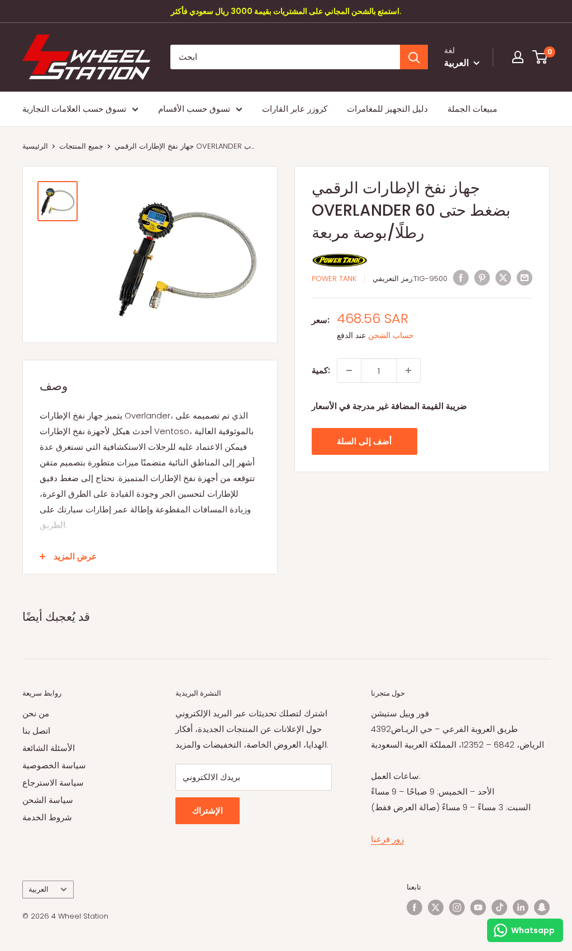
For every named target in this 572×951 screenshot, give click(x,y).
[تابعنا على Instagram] (457, 907)
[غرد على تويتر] (503, 277)
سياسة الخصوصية (54, 765)
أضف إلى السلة (364, 441)
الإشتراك (207, 810)
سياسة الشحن (47, 800)
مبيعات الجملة (472, 109)
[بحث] (414, 57)
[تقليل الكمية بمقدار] (349, 370)
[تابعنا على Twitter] (436, 907)
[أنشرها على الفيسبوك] (461, 277)
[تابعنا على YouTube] (478, 907)
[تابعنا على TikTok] (499, 907)
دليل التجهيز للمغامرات (387, 109)
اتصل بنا (36, 730)
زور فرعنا (387, 839)
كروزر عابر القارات (294, 109)
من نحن (35, 713)
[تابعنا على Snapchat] (542, 907)
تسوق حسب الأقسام (194, 109)
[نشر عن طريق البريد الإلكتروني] (524, 277)
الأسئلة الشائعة (48, 748)
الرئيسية (35, 146)
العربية (38, 889)
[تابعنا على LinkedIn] (520, 907)
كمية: (321, 370)
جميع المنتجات (81, 146)
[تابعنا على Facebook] (414, 907)
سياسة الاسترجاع (53, 782)
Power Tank (334, 278)
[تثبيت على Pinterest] (482, 277)
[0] (540, 57)
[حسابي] (517, 57)
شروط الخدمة (47, 817)
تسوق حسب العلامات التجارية (74, 109)
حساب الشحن (391, 335)
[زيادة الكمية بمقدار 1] (408, 370)
